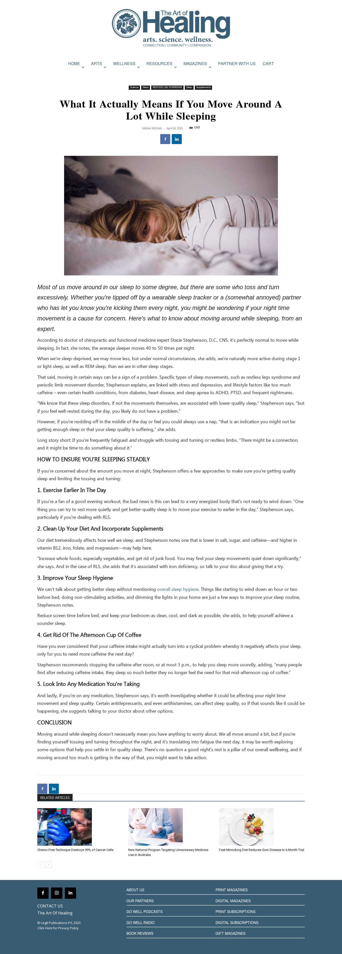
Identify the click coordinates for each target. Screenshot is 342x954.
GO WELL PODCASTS (144, 911)
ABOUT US (135, 889)
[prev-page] (40, 865)
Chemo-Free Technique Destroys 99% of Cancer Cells (75, 850)
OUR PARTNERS (140, 900)
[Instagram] (56, 893)
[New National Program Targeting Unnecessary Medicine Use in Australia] (171, 827)
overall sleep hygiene (178, 590)
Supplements (203, 87)
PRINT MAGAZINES (232, 889)
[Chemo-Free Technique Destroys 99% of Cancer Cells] (80, 827)
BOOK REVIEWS (139, 933)
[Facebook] (165, 139)
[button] (299, 74)
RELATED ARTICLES (55, 798)
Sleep (189, 87)
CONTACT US (50, 906)
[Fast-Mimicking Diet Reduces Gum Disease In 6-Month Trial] (262, 827)
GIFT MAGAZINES (230, 933)
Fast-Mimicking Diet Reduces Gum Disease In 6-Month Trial (261, 850)
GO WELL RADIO (140, 922)
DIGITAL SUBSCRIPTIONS (237, 922)
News (145, 87)
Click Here (44, 928)
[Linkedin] (177, 139)
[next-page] (48, 865)
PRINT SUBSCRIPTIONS (235, 911)
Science (134, 87)
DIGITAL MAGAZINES (233, 900)
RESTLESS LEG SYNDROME (167, 87)
